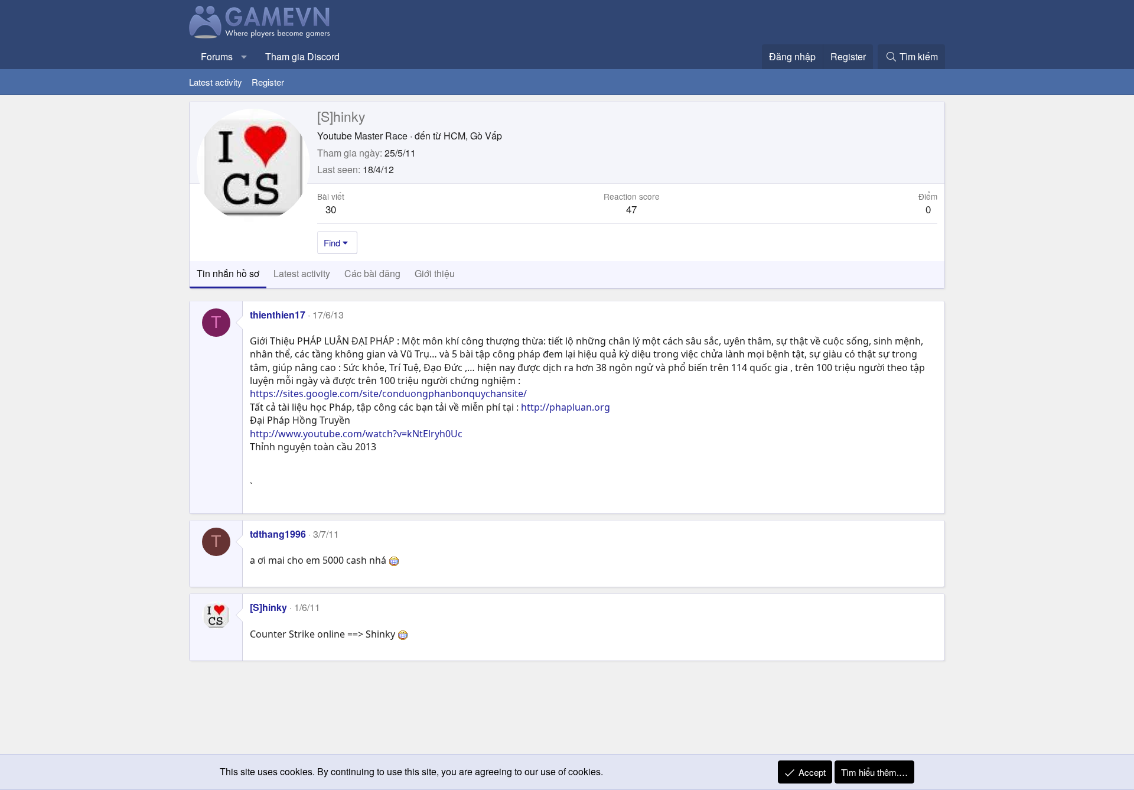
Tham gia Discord (302, 56)
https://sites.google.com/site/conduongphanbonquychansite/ (388, 393)
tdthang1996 (278, 534)
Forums (217, 56)
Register (268, 82)
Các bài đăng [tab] (372, 273)
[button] (244, 56)
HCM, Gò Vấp (473, 135)
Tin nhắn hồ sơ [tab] (228, 273)
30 (330, 208)
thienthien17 (277, 314)
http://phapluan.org (565, 407)
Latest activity (215, 82)
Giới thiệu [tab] (435, 273)
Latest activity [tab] (301, 273)
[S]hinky (268, 607)
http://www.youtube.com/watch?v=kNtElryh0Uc (356, 433)
